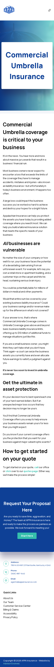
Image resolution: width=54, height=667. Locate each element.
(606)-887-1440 (18, 573)
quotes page (30, 471)
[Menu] (49, 10)
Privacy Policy (10, 617)
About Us (8, 598)
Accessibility (10, 613)
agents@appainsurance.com (24, 582)
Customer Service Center (17, 605)
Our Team (8, 602)
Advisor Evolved (11, 663)
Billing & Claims (11, 609)
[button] (27, 536)
